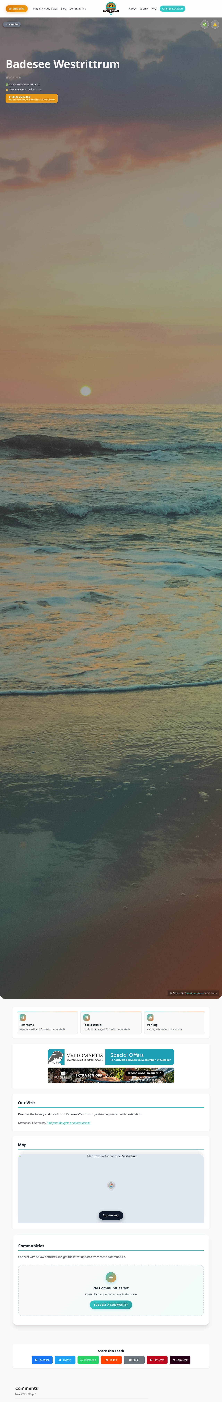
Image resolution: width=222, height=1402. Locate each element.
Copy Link (181, 1359)
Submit (144, 8)
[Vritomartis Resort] (111, 1057)
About (132, 8)
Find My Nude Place (45, 8)
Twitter (67, 1359)
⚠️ (215, 24)
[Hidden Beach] (111, 1075)
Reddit (113, 1359)
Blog (63, 8)
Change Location (172, 8)
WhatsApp (90, 1359)
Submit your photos (194, 993)
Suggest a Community (111, 1304)
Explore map (111, 1215)
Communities (78, 8)
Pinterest (159, 1359)
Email (136, 1359)
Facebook (44, 1359)
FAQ (154, 8)
